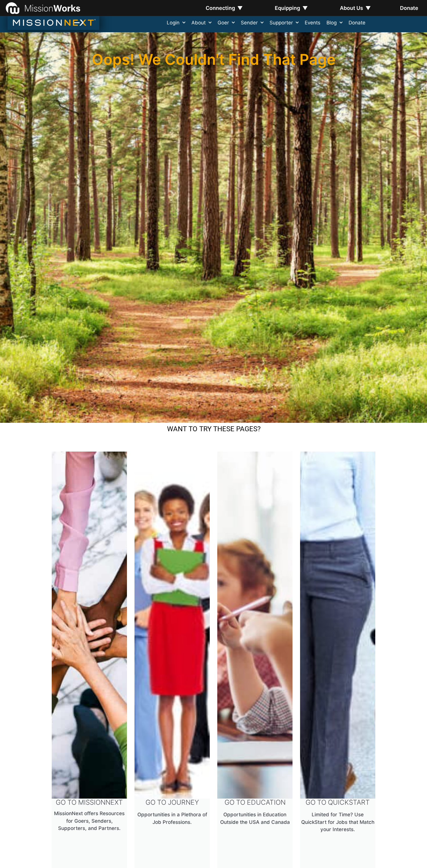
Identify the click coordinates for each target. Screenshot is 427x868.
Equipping (291, 8)
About (198, 23)
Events (312, 23)
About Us (355, 8)
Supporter (281, 23)
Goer (223, 23)
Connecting (224, 8)
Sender (249, 23)
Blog (331, 23)
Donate (409, 8)
